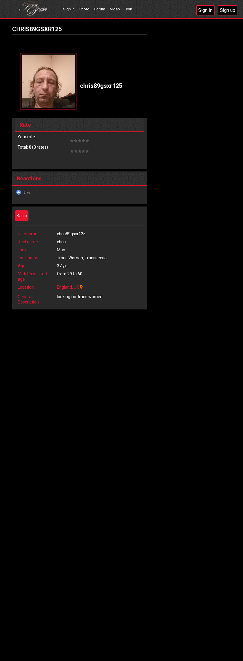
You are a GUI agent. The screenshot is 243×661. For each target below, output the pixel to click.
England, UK (68, 287)
